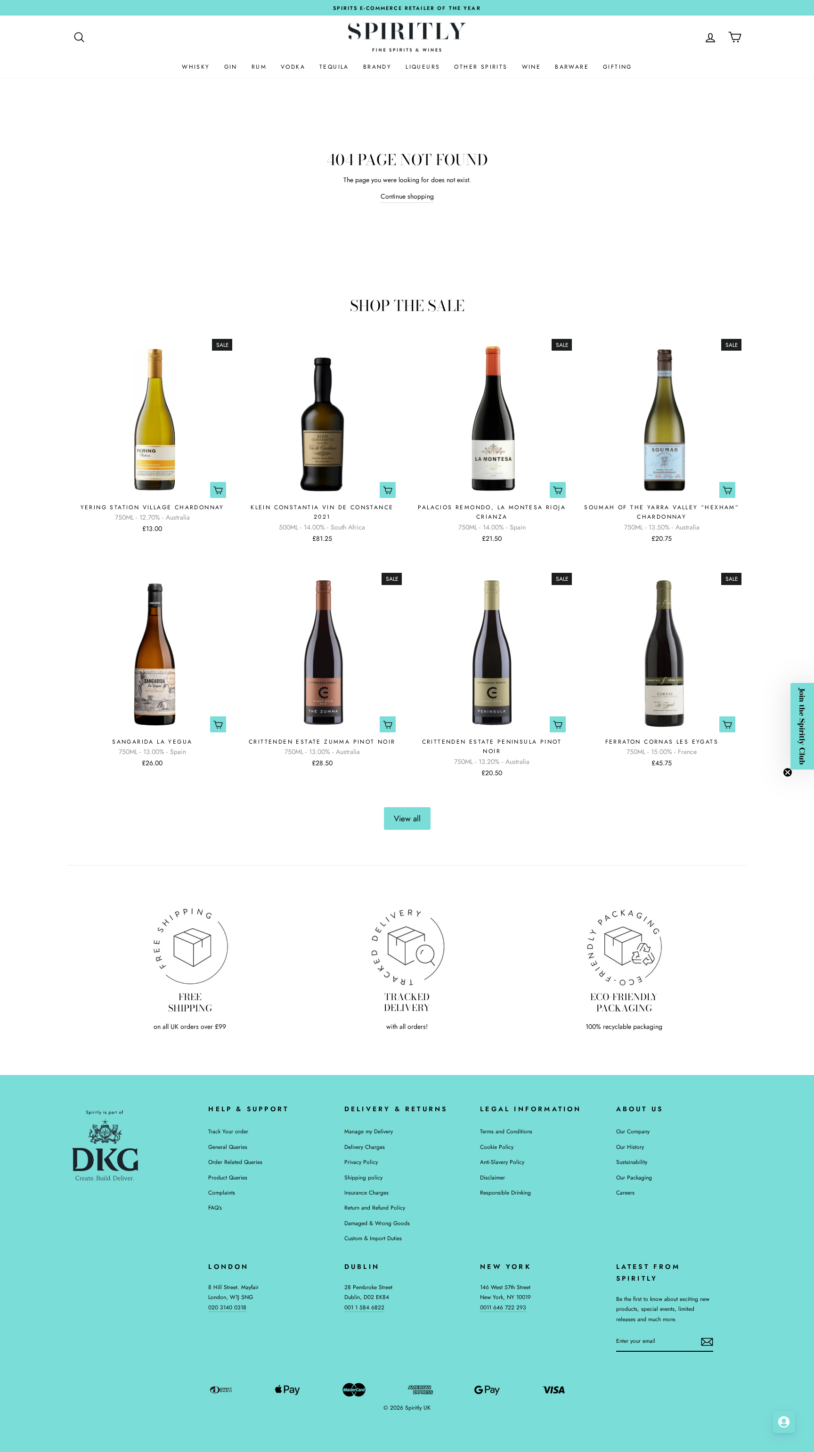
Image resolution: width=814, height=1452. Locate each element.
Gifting (617, 67)
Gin (230, 67)
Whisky (196, 67)
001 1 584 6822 (364, 1307)
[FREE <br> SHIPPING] (190, 946)
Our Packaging (634, 1177)
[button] (802, 726)
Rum (259, 67)
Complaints (221, 1192)
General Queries (227, 1147)
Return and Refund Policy (374, 1207)
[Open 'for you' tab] (784, 1422)
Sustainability (631, 1162)
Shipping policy (363, 1177)
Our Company (633, 1131)
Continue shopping (407, 196)
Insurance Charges (366, 1192)
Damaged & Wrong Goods (377, 1223)
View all (407, 818)
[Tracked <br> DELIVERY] (407, 946)
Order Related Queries (235, 1162)
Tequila (334, 67)
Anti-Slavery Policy (502, 1162)
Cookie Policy (496, 1147)
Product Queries (227, 1177)
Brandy (377, 67)
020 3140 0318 (227, 1307)
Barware (572, 67)
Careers (625, 1192)
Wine (531, 67)
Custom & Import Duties (373, 1238)
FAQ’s (215, 1207)
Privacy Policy (361, 1162)
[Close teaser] (787, 772)
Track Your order (228, 1131)
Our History (630, 1147)
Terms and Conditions (506, 1131)
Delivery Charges (364, 1147)
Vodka (293, 67)
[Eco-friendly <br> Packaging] (624, 946)
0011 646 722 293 (503, 1307)
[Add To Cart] (218, 490)
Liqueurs (423, 67)
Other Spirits (480, 67)
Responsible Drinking (505, 1192)
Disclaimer (492, 1177)
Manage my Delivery (368, 1131)
